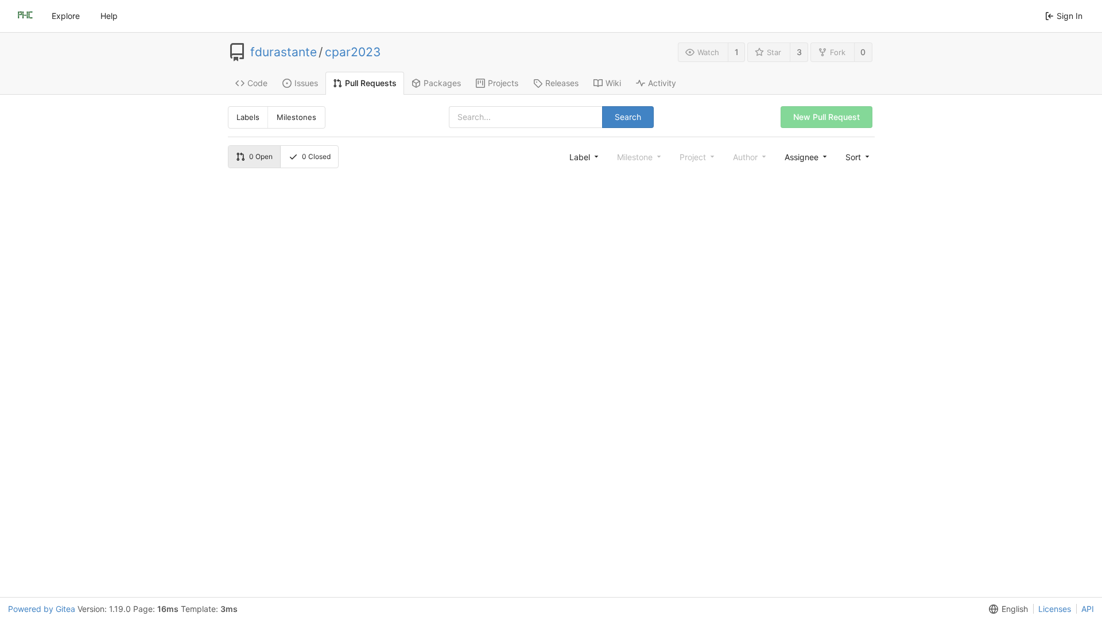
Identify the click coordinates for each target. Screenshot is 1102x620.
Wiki (613, 83)
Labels (247, 117)
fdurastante (283, 52)
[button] (856, 157)
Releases (562, 83)
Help (109, 16)
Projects (503, 83)
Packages (442, 83)
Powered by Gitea (41, 609)
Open (261, 156)
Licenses (1054, 609)
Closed (316, 156)
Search (628, 117)
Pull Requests (371, 83)
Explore (66, 16)
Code (257, 83)
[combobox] (583, 157)
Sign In (1069, 16)
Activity (662, 83)
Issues (306, 83)
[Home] (25, 16)
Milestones (296, 117)
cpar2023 (353, 52)
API (1087, 609)
